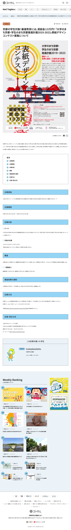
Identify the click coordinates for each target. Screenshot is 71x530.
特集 (22, 496)
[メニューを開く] (67, 3)
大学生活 (20, 9)
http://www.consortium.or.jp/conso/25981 (17, 308)
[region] (35, 9)
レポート (32, 9)
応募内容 (11, 167)
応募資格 (11, 161)
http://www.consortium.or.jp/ (17, 332)
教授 (26, 9)
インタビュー (45, 496)
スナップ (37, 496)
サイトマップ (35, 506)
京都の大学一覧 (57, 501)
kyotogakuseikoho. (33, 349)
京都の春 (55, 9)
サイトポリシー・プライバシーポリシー (58, 503)
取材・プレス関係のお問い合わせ (40, 503)
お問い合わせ (27, 503)
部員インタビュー (38, 501)
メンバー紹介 (48, 501)
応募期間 (11, 164)
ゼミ (37, 9)
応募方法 (11, 177)
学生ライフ (28, 496)
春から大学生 (63, 9)
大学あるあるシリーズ (46, 9)
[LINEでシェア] (64, 135)
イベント (54, 496)
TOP (16, 496)
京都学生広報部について (15, 501)
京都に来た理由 (27, 501)
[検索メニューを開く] (63, 3)
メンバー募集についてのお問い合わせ (12, 503)
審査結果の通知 (13, 174)
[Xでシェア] (67, 135)
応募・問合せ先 (13, 180)
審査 (10, 170)
